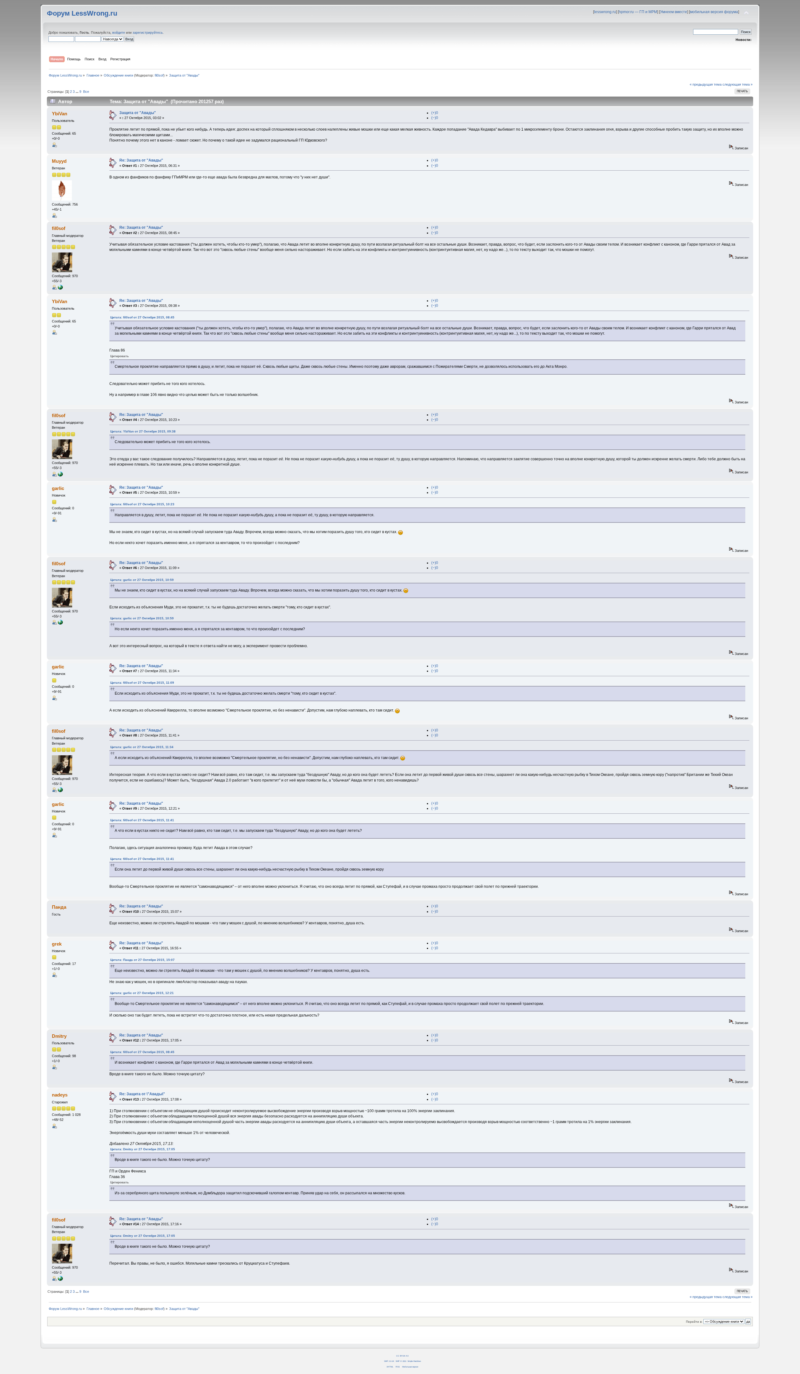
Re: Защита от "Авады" (141, 160)
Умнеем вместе (673, 12)
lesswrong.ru (605, 12)
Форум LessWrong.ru (82, 13)
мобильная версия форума (714, 12)
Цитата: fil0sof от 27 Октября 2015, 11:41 (142, 820)
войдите (118, 32)
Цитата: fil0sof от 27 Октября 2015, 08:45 (142, 317)
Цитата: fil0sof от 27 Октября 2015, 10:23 (142, 504)
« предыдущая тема (706, 84)
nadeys (60, 1094)
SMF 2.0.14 (389, 1361)
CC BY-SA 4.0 (402, 1356)
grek (57, 944)
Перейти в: (694, 1321)
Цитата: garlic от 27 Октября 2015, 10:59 (142, 580)
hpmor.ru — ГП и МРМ (638, 12)
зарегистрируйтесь (147, 32)
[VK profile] (60, 288)
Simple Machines (414, 1361)
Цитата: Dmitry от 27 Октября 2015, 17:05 (142, 1149)
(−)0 (434, 118)
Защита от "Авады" (137, 113)
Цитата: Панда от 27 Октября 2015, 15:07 (142, 960)
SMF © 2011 (401, 1361)
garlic (58, 488)
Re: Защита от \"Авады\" (142, 1094)
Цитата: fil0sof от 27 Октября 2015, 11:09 (142, 682)
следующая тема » (737, 84)
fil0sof (159, 75)
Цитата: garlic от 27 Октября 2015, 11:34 (141, 747)
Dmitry (59, 1036)
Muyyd (59, 161)
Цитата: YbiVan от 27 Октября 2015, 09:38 (143, 431)
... (77, 91)
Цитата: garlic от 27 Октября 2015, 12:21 (142, 993)
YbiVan (59, 113)
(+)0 (434, 113)
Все (86, 91)
